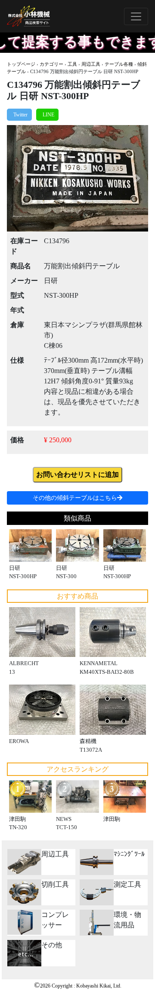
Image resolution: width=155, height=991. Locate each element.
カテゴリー (51, 64)
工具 (72, 64)
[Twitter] (19, 115)
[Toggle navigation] (136, 16)
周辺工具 (90, 64)
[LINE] (47, 115)
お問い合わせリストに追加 (77, 474)
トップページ (21, 64)
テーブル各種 (119, 64)
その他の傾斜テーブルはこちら (75, 498)
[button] (17, 178)
